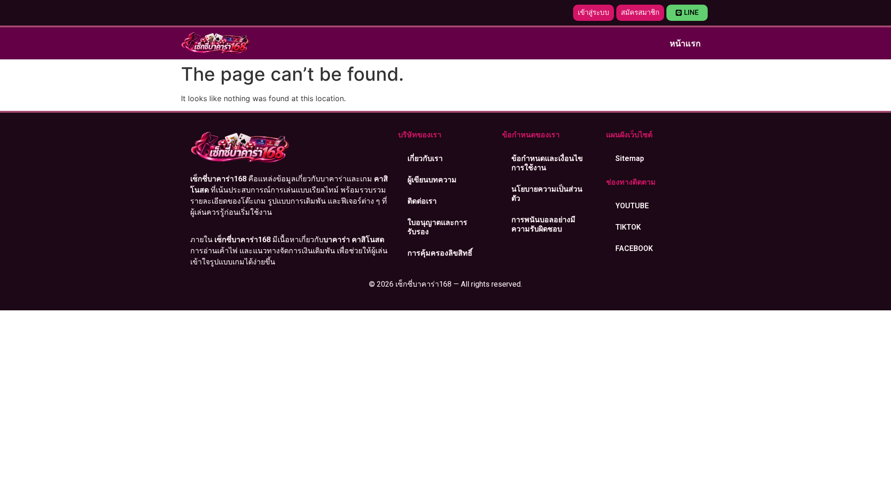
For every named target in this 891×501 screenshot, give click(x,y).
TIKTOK (628, 227)
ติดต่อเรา (422, 201)
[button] (593, 13)
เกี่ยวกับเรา (425, 158)
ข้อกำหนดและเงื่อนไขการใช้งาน (547, 163)
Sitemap (629, 158)
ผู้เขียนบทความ (432, 179)
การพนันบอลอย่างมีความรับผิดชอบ (543, 224)
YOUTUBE (632, 205)
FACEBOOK (634, 248)
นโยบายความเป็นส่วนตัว (546, 194)
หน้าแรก (685, 43)
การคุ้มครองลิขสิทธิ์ (439, 253)
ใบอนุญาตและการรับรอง (437, 227)
